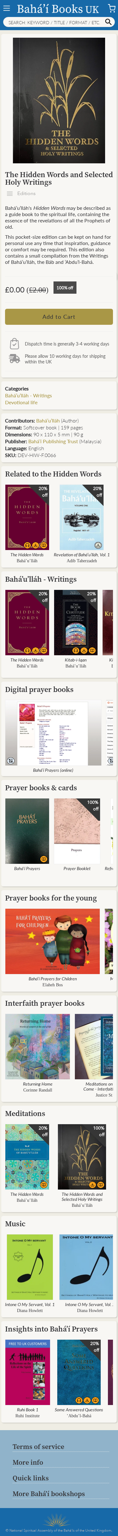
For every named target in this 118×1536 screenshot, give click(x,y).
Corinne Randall (37, 1090)
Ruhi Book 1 (27, 1409)
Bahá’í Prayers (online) (53, 769)
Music (15, 1223)
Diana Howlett (30, 1310)
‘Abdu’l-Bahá (79, 1415)
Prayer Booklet (77, 868)
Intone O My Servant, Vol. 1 (30, 1304)
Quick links (31, 1478)
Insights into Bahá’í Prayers (51, 1329)
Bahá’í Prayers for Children (53, 978)
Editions (26, 193)
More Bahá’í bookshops (49, 1493)
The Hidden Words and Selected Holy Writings (82, 1196)
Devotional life (21, 402)
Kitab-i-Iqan (76, 659)
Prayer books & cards (41, 787)
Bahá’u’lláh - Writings (28, 395)
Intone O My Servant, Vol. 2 (90, 1304)
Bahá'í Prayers (27, 868)
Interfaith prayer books (45, 1003)
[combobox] (59, 22)
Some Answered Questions (79, 1409)
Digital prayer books (39, 689)
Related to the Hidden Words (53, 474)
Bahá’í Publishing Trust (53, 441)
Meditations (25, 1113)
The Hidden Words (27, 554)
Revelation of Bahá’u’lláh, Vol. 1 (82, 554)
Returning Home (38, 1083)
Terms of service (38, 1446)
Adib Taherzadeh (82, 560)
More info (28, 1462)
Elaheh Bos (52, 985)
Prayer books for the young (51, 898)
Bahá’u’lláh (48, 420)
